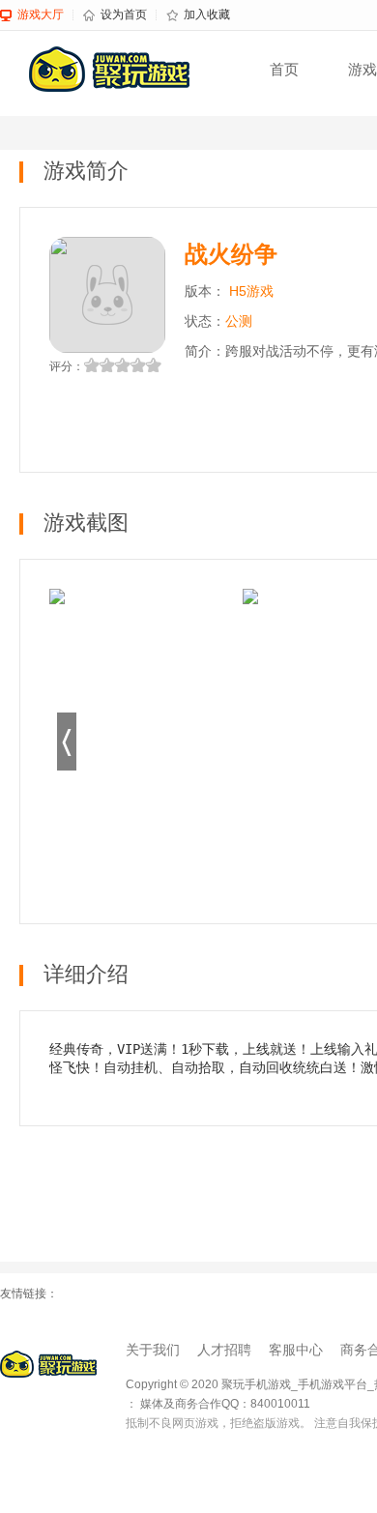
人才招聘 (224, 1349)
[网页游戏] (48, 1364)
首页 (284, 69)
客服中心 (296, 1349)
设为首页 (124, 14)
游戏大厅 (40, 14)
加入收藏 (207, 14)
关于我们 (153, 1349)
